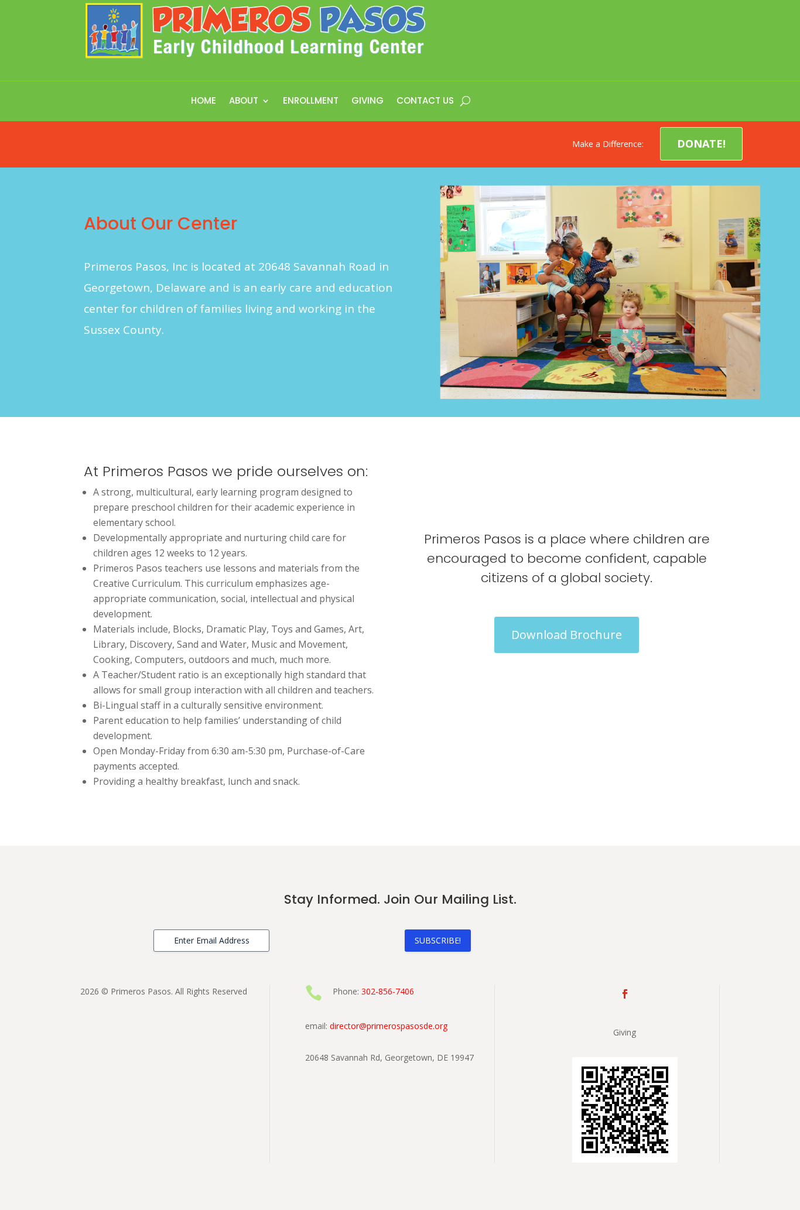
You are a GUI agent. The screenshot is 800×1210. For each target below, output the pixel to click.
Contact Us (425, 102)
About (243, 102)
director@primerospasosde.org (388, 1025)
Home (203, 102)
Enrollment (311, 102)
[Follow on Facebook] (625, 994)
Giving (367, 102)
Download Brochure (566, 634)
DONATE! (701, 143)
